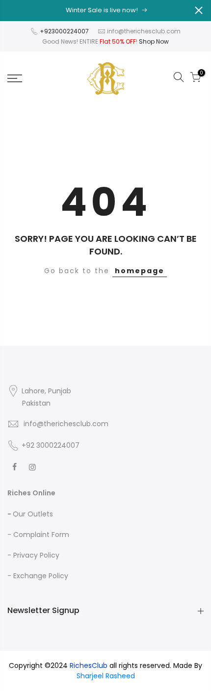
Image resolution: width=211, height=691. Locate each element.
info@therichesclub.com (144, 31)
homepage (139, 271)
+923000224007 (65, 31)
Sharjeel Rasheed (106, 676)
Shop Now (154, 41)
